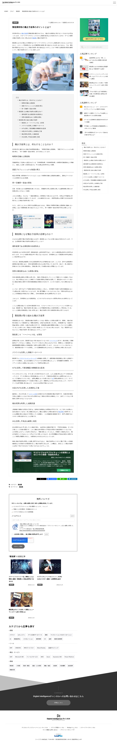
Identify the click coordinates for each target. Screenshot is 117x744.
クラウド (12, 635)
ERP (11, 648)
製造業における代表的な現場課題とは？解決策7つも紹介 (98, 68)
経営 (50, 639)
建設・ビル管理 (36, 665)
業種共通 (12, 669)
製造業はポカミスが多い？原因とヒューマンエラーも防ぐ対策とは (98, 85)
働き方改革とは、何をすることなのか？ (30, 100)
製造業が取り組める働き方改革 (28, 120)
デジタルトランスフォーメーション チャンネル (35, 727)
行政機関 (62, 665)
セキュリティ (21, 635)
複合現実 (61, 411)
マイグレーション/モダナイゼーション (61, 635)
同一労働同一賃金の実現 (29, 108)
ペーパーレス (53, 340)
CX (45, 639)
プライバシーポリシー (66, 729)
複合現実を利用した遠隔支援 (30, 134)
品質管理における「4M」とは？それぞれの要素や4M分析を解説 (98, 60)
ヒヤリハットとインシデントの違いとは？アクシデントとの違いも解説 (98, 76)
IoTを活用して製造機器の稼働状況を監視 (34, 128)
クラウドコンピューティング (28, 358)
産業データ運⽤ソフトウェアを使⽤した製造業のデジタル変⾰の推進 (96, 114)
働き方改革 (24, 33)
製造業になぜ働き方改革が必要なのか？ (30, 111)
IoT (53, 378)
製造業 (15, 22)
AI (10, 639)
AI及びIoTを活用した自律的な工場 (32, 131)
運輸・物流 (47, 665)
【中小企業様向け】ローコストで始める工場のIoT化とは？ (96, 133)
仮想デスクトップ (53, 648)
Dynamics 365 (57, 656)
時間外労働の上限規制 (28, 103)
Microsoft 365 (19, 656)
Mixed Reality (41, 648)
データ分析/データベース (35, 635)
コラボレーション (28, 639)
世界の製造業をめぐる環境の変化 (31, 117)
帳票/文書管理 (58, 639)
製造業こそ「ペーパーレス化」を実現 (33, 123)
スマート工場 (33, 394)
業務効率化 (17, 639)
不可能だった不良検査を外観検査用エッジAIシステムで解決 (96, 127)
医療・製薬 (26, 665)
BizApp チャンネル (72, 727)
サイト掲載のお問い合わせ (50, 729)
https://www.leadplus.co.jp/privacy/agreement (32, 530)
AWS (42, 656)
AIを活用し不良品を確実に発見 (31, 137)
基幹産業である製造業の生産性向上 (32, 114)
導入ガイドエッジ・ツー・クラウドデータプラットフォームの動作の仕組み (96, 108)
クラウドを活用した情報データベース (33, 125)
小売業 (18, 665)
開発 (46, 635)
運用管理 (38, 639)
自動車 (55, 665)
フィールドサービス (32, 656)
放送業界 (70, 665)
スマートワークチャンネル (88, 727)
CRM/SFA (18, 648)
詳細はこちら (58, 702)
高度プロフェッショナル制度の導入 (32, 106)
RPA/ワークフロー (29, 648)
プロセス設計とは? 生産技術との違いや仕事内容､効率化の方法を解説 (98, 94)
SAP (11, 656)
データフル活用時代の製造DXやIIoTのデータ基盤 (96, 121)
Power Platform (69, 656)
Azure (48, 656)
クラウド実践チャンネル (57, 727)
